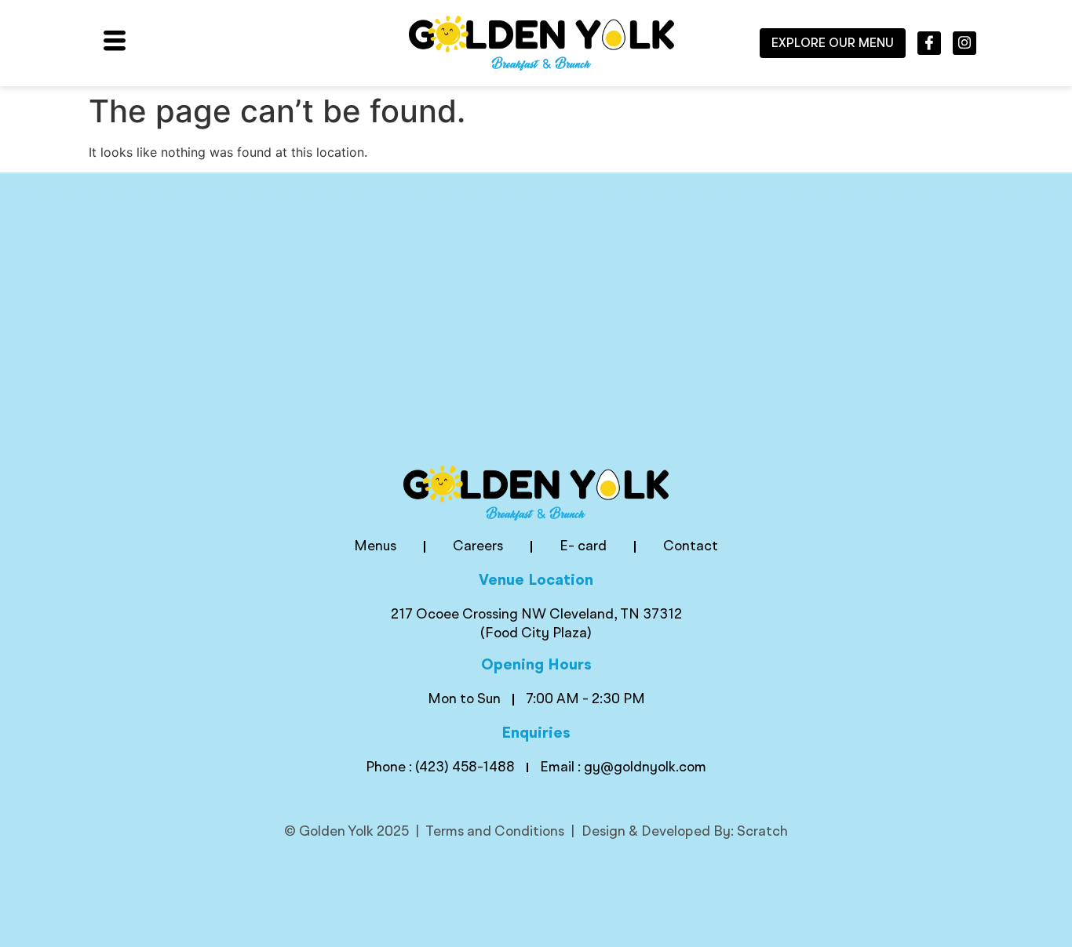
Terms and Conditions (494, 832)
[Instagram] (964, 43)
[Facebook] (929, 43)
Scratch (762, 832)
